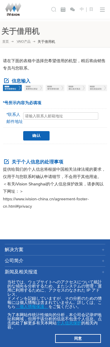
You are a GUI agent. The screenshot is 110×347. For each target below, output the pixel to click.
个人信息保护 (69, 323)
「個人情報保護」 (32, 306)
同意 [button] (78, 338)
